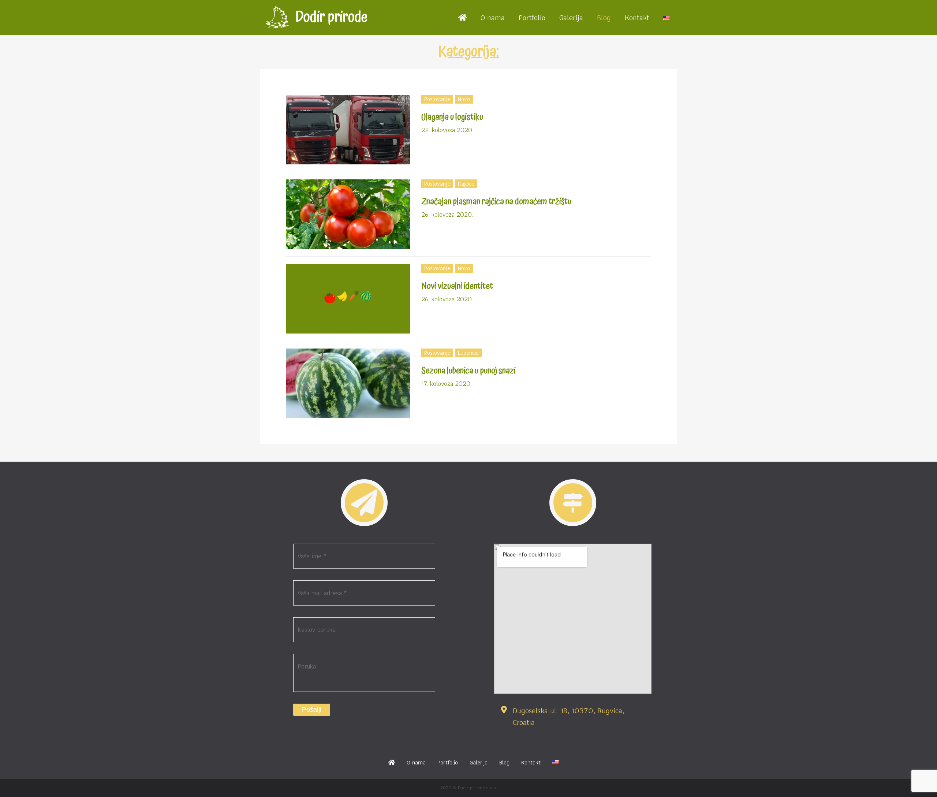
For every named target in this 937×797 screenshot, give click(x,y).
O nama (493, 17)
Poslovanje (437, 99)
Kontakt (637, 17)
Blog (604, 17)
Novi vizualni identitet (457, 286)
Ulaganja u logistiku (452, 117)
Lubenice (468, 352)
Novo (464, 99)
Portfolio (532, 17)
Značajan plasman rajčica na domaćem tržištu (496, 202)
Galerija (571, 17)
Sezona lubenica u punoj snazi (468, 371)
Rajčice (466, 183)
